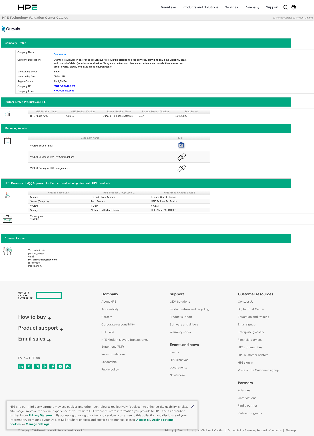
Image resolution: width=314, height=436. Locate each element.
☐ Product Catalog (303, 17)
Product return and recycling (189, 309)
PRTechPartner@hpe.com (42, 259)
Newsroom (177, 375)
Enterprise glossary (251, 332)
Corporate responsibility (118, 324)
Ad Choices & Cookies (210, 430)
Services (231, 7)
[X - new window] (29, 366)
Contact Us (245, 301)
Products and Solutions (200, 7)
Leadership (109, 362)
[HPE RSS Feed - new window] (68, 366)
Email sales (31, 338)
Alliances (244, 390)
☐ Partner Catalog (282, 17)
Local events (178, 367)
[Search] (285, 7)
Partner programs (250, 413)
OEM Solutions (180, 301)
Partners (245, 382)
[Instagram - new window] (37, 366)
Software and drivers (184, 324)
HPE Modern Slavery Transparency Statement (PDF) (124, 343)
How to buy (32, 317)
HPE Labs (107, 332)
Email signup (246, 324)
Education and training (253, 317)
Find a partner (247, 405)
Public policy (110, 369)
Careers (106, 317)
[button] (192, 406)
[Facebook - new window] (52, 366)
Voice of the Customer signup (258, 370)
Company (252, 7)
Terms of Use (185, 430)
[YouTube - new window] (60, 366)
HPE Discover (179, 360)
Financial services (250, 339)
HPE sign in (245, 362)
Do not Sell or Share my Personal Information (254, 430)
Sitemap (291, 430)
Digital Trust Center (251, 309)
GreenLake (168, 7)
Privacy (169, 430)
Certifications (247, 398)
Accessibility (109, 309)
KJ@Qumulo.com (64, 90)
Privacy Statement (42, 415)
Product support (38, 328)
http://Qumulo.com (64, 85)
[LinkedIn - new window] (21, 366)
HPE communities (250, 347)
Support (272, 7)
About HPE (108, 301)
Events (174, 352)
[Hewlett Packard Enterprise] (27, 7)
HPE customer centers (253, 355)
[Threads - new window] (44, 366)
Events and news (184, 344)
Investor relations (113, 354)
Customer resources (255, 294)
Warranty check (180, 332)
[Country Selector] (293, 7)
